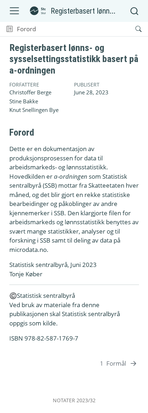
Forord (26, 29)
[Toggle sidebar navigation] (9, 29)
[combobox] (135, 11)
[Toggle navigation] (14, 10)
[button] (83, 29)
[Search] (132, 29)
